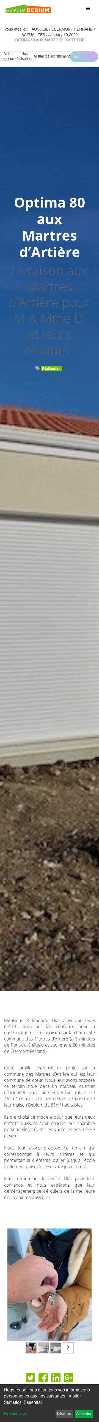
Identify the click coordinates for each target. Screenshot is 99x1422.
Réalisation (51, 368)
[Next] (85, 1293)
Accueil (40, 29)
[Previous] (13, 1293)
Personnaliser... (17, 1414)
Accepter (84, 1414)
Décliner (64, 1414)
